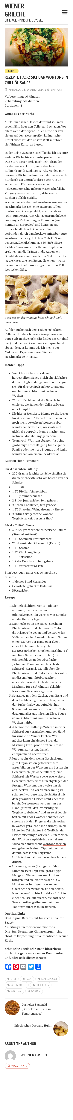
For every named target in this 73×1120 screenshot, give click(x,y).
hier (7, 343)
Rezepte (12, 70)
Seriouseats (42, 985)
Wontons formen (54, 844)
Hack (28, 978)
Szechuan (16, 991)
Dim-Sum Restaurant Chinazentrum (30, 215)
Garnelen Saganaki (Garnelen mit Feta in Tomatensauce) (36, 1009)
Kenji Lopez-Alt (49, 978)
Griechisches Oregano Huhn (32, 1025)
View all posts (19, 1066)
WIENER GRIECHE (15, 9)
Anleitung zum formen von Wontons (30, 927)
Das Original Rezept (18, 918)
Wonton (35, 991)
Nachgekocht (18, 985)
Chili (13, 978)
